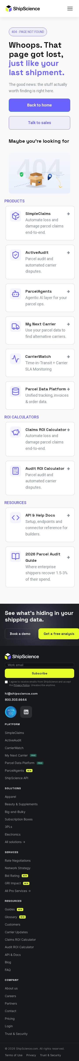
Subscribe (39, 673)
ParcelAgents (18, 770)
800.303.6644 (16, 700)
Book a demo (20, 634)
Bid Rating (16, 875)
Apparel (10, 796)
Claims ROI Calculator (20, 939)
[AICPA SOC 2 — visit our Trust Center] (11, 712)
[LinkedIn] (26, 712)
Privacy (31, 1055)
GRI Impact (16, 883)
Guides (13, 909)
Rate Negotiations (18, 860)
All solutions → (15, 842)
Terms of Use (13, 1055)
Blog (8, 962)
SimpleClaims (14, 733)
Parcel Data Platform (23, 763)
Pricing (10, 1018)
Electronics (12, 834)
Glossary (15, 917)
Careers (10, 996)
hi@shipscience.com (21, 693)
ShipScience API (16, 778)
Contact (10, 1011)
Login (9, 1026)
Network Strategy (18, 868)
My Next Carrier (20, 755)
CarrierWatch (14, 748)
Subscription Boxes (18, 819)
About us (11, 988)
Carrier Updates (16, 932)
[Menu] (70, 8)
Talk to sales (39, 122)
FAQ (8, 970)
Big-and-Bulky (15, 812)
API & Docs (13, 955)
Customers (12, 924)
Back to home (39, 105)
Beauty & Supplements (21, 804)
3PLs (8, 827)
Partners (11, 1003)
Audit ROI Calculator (19, 947)
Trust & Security (16, 1034)
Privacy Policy (22, 685)
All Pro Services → (18, 891)
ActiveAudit (13, 740)
